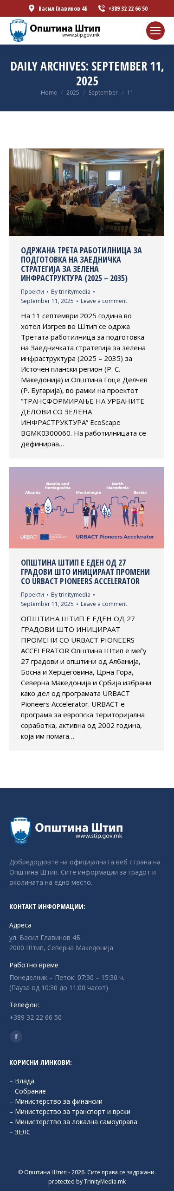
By (70, 292)
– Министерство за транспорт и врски (69, 1111)
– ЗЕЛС (20, 1131)
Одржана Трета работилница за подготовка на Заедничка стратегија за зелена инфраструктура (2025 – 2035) (81, 264)
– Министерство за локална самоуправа (73, 1121)
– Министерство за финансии (56, 1101)
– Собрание (27, 1091)
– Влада (21, 1080)
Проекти (32, 292)
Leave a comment (104, 301)
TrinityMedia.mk (105, 1181)
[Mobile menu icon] (155, 30)
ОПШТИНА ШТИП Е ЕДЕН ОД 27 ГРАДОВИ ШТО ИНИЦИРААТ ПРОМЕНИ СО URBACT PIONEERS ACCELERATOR (85, 571)
